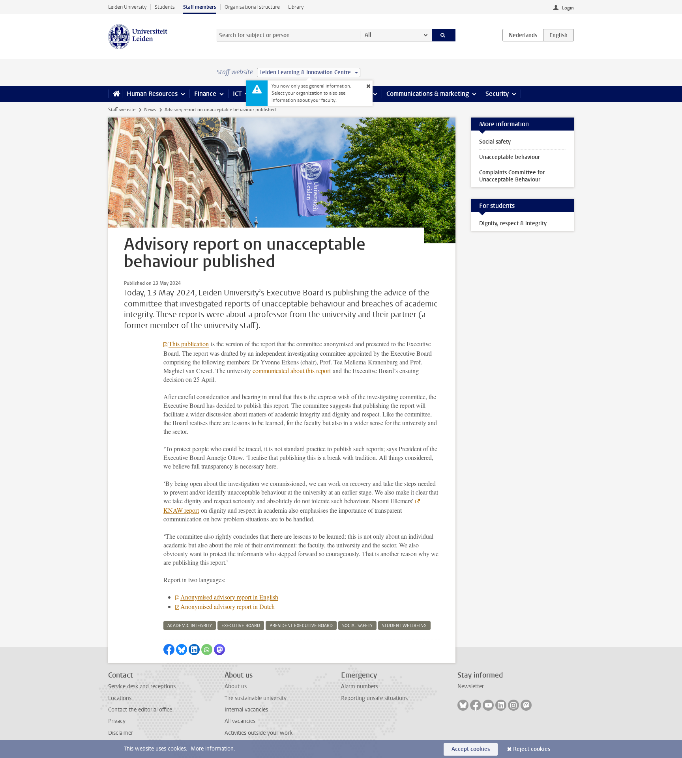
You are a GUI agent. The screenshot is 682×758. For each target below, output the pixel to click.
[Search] (444, 35)
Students (165, 7)
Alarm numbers (359, 686)
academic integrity (189, 626)
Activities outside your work (258, 733)
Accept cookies (471, 749)
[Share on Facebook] (168, 649)
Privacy (117, 721)
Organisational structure (252, 7)
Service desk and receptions (142, 686)
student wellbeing (404, 626)
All (368, 35)
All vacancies (240, 721)
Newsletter (470, 686)
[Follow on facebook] (475, 705)
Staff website (121, 109)
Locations (119, 698)
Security (497, 94)
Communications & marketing (427, 94)
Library (296, 7)
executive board (240, 626)
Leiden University (127, 7)
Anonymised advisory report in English (229, 597)
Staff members (199, 7)
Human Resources (152, 94)
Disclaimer (120, 733)
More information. (213, 748)
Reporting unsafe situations (374, 698)
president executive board (301, 626)
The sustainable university (256, 698)
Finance (205, 94)
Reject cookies (531, 749)
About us (236, 686)
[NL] (522, 35)
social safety (357, 626)
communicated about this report (292, 370)
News (150, 109)
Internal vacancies (246, 709)
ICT (237, 94)
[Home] (115, 94)
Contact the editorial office (140, 709)
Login (568, 8)
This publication (189, 344)
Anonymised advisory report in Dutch (227, 606)
